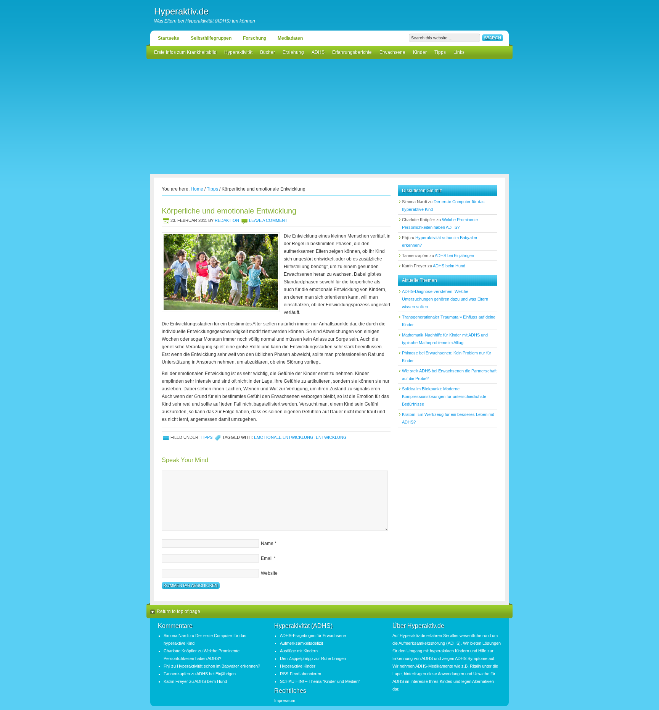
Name (267, 543)
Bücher (267, 52)
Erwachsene (392, 52)
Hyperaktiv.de (181, 11)
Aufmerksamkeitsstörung (422, 643)
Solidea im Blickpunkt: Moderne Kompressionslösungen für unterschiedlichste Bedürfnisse (444, 396)
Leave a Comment (268, 220)
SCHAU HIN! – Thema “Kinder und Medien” (320, 681)
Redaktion (227, 220)
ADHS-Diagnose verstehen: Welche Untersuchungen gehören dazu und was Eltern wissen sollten (445, 299)
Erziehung (293, 52)
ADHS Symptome (471, 658)
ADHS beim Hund (449, 266)
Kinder (420, 52)
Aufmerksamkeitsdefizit (301, 643)
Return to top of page (178, 611)
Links (459, 52)
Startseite (168, 38)
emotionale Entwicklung (283, 437)
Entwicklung (331, 437)
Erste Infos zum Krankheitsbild (185, 52)
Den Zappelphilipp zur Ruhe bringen (313, 658)
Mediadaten (290, 38)
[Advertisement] (329, 116)
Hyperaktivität (238, 52)
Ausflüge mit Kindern (299, 651)
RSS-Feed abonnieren (300, 673)
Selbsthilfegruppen (211, 38)
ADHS (318, 52)
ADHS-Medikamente (434, 666)
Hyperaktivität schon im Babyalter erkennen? (218, 666)
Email (267, 558)
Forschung (254, 38)
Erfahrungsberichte (352, 52)
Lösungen (491, 643)
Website (269, 573)
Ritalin (475, 666)
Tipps (440, 52)
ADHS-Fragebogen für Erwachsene (313, 635)
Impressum (284, 700)
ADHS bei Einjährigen (454, 255)
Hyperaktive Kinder (297, 666)
